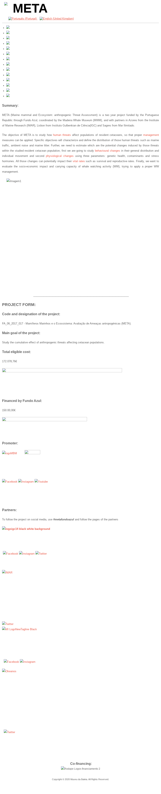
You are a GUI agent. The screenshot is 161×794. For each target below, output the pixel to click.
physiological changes (60, 155)
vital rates (79, 161)
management (151, 134)
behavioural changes (107, 150)
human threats (62, 134)
